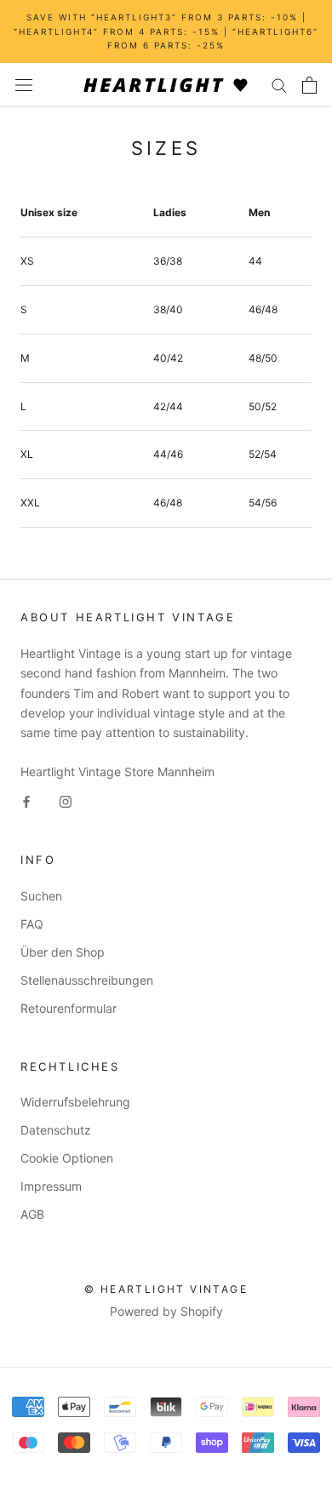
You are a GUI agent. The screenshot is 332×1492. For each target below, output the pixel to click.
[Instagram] (66, 800)
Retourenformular (68, 1008)
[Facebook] (26, 800)
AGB (32, 1214)
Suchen (41, 896)
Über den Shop (62, 952)
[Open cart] (309, 85)
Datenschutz (55, 1130)
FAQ (31, 924)
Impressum (51, 1186)
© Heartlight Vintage (166, 1289)
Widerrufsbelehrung (75, 1102)
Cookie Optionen (66, 1158)
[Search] (279, 84)
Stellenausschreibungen (86, 980)
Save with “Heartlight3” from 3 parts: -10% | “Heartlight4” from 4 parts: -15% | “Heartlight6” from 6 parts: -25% (166, 31)
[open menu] (23, 84)
